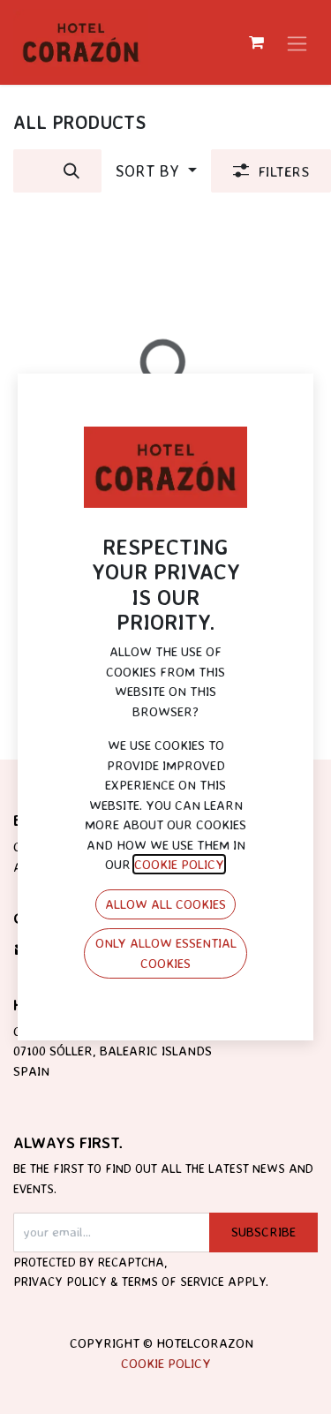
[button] (156, 171)
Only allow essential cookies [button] (166, 953)
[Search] (71, 171)
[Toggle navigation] (297, 42)
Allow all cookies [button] (165, 904)
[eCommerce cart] (256, 42)
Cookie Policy (166, 1363)
